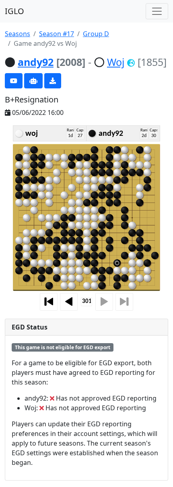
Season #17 (56, 33)
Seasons (17, 33)
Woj (115, 62)
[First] (49, 302)
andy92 (36, 62)
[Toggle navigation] (157, 11)
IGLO (14, 11)
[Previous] (69, 302)
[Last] (124, 302)
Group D (96, 33)
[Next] (104, 302)
